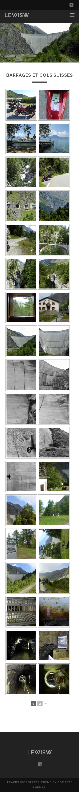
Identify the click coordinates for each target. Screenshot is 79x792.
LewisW (16, 15)
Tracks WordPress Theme (29, 782)
